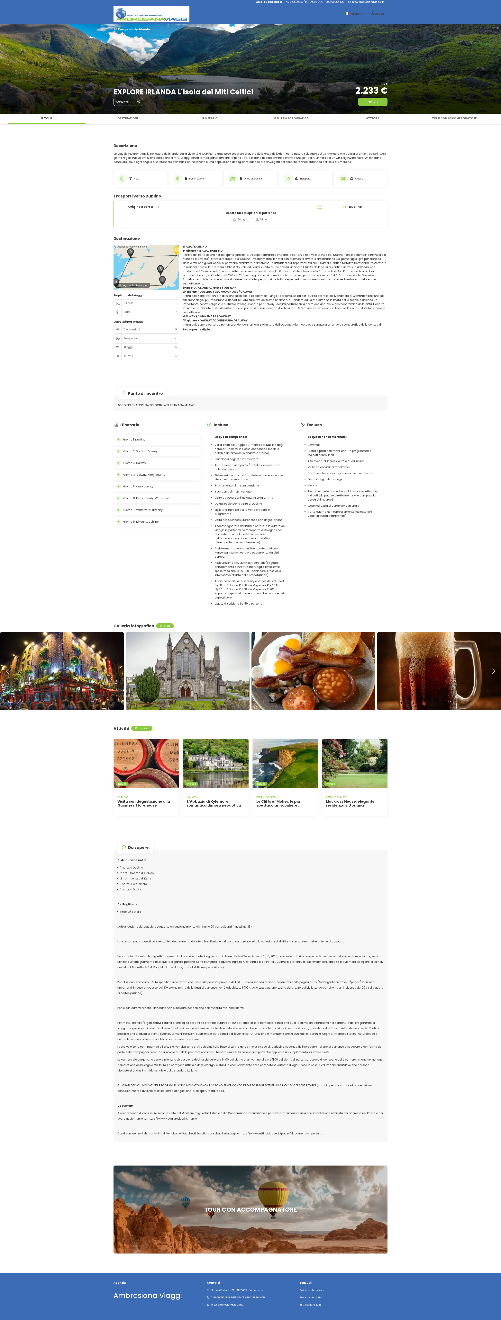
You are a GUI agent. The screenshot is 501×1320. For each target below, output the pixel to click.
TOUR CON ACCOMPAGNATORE (454, 118)
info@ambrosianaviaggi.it (368, 2)
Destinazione (128, 118)
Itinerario (210, 118)
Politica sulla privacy (312, 1290)
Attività (372, 118)
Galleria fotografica (291, 118)
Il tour (46, 118)
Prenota (373, 102)
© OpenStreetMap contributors (130, 246)
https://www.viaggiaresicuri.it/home (172, 1119)
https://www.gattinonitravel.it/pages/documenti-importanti (281, 1133)
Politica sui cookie (310, 1297)
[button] (4, 119)
